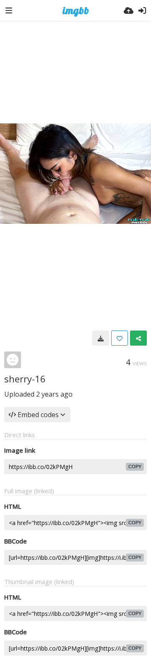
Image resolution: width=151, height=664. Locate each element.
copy (134, 466)
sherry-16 (25, 378)
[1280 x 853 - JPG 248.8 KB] (100, 338)
